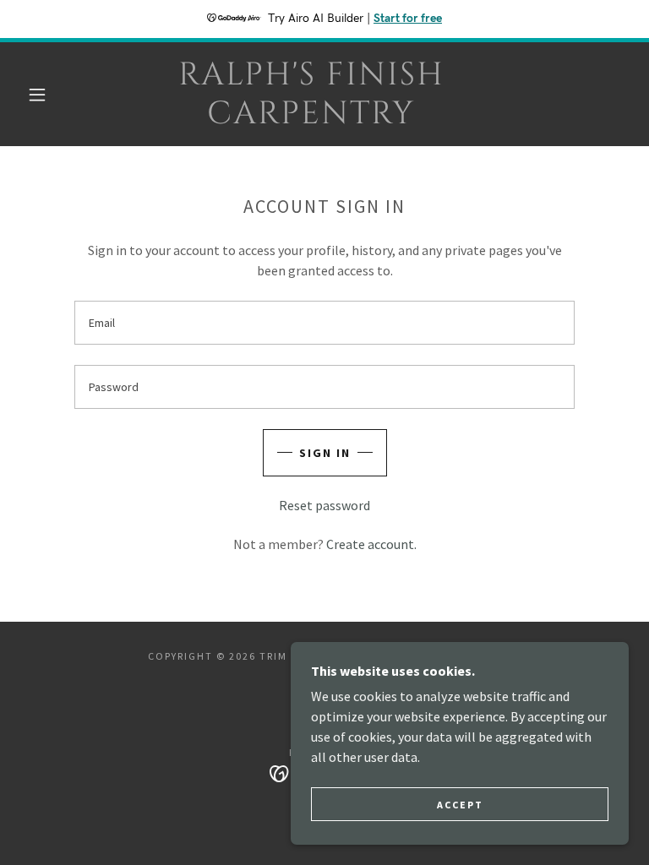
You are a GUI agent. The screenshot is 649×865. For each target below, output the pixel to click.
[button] (37, 95)
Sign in (325, 452)
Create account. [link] (371, 544)
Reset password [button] (324, 505)
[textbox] (324, 323)
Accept (460, 804)
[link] (311, 118)
